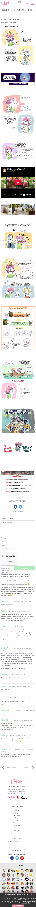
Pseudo (3, 538)
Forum (17, 828)
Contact (17, 830)
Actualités (17, 815)
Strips (17, 813)
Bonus (17, 818)
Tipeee (17, 820)
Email (3, 545)
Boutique (17, 825)
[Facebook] (12, 858)
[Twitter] (16, 858)
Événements (17, 823)
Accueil (17, 810)
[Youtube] (21, 858)
